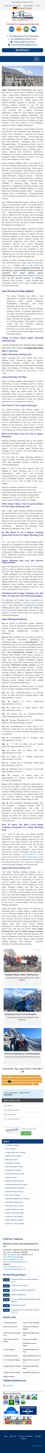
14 (6, 1079)
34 (28, 1081)
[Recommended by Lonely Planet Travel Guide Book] (11, 29)
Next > (36, 1084)
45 (22, 1084)
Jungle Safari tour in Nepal (15, 1152)
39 (3, 1084)
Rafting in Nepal (11, 1159)
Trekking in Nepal (12, 1145)
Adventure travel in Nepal (10, 1340)
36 (34, 1081)
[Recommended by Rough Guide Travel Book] (19, 29)
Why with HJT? (22, 50)
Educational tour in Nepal (14, 1174)
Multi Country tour (10, 1327)
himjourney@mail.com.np (24, 42)
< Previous (6, 1076)
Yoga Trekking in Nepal (14, 1220)
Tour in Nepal (10, 1149)
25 (40, 1079)
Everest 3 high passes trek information (22, 1054)
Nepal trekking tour (18, 1295)
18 (19, 1079)
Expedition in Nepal (12, 1163)
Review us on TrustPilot (12, 6)
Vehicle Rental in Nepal (14, 1191)
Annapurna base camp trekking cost (21, 975)
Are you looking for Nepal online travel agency (25, 1300)
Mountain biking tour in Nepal (16, 1184)
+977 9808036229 (17, 39)
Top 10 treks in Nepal (31, 1323)
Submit (26, 1133)
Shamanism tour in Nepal (30, 1344)
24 (37, 1079)
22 (31, 1079)
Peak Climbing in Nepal (14, 1167)
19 (22, 1079)
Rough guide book (34, 857)
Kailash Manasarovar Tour (31, 1351)
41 (9, 1084)
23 (34, 1079)
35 (31, 1081)
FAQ (37, 6)
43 (15, 1084)
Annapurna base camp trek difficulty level (24, 1280)
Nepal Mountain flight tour (15, 1188)
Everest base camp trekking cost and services (25, 1311)
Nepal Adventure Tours (14, 1209)
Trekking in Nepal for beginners (23, 1290)
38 (40, 1081)
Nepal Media (36, 1446)
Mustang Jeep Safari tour (31, 1367)
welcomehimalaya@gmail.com (24, 45)
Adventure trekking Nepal (30, 1328)
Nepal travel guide (18, 1305)
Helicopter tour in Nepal (14, 1206)
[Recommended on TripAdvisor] (26, 29)
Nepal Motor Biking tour (14, 1202)
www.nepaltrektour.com (13, 1267)
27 (6, 1081)
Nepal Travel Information (14, 1213)
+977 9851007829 (16, 36)
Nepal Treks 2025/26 (31, 1361)
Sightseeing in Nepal (13, 1156)
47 (28, 1084)
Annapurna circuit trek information (20, 1014)
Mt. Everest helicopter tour (12, 1334)
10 (33, 1076)
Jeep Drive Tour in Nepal (14, 1223)
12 (39, 1076)
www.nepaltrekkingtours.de (14, 1269)
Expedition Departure (31, 1372)
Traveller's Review (10, 1356)
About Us (13, 1436)
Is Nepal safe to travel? (12, 1366)
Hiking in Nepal (11, 1177)
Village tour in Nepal (13, 1170)
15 (9, 1079)
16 (12, 1079)
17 (15, 1079)
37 (37, 1081)
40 (6, 1084)
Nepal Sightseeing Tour (32, 1356)
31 (18, 1081)
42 (12, 1084)
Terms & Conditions (25, 1436)
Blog (6, 1436)
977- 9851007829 (11, 351)
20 (25, 1079)
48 (31, 1084)
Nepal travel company (19, 1285)
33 (25, 1081)
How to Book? (28, 6)
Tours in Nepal (9, 1349)
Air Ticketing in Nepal (11, 1360)
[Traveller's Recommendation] (33, 29)
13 (3, 1079)
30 (15, 1081)
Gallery (23, 1439)
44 (19, 1084)
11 (36, 1076)
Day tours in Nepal (30, 1339)
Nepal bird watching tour (14, 1181)
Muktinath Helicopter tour (31, 1334)
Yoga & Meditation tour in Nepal (17, 1199)
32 (22, 1081)
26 (3, 1081)
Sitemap (38, 1436)
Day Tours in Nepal (12, 1195)
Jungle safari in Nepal (11, 1372)
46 (25, 1084)
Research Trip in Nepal (14, 1216)
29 (12, 1081)
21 (28, 1079)
